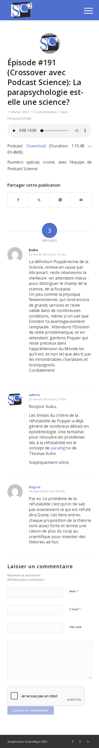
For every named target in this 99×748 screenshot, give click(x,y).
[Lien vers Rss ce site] (88, 741)
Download (36, 146)
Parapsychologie (19, 118)
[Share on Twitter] (60, 200)
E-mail (75, 609)
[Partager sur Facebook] (18, 200)
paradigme (61, 448)
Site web (75, 627)
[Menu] (84, 11)
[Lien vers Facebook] (72, 741)
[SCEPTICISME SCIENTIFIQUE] (41, 10)
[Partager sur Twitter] (39, 200)
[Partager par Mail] (81, 200)
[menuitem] (84, 11)
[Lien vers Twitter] (80, 741)
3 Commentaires (45, 112)
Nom (74, 591)
